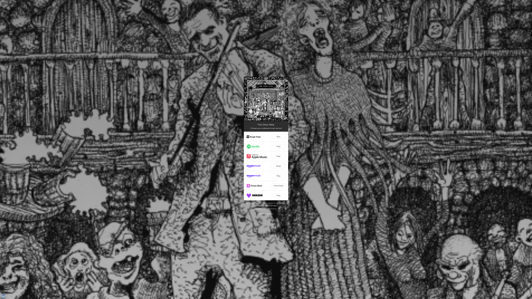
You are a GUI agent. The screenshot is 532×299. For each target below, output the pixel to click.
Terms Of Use (271, 206)
